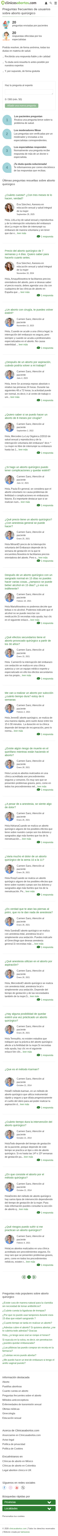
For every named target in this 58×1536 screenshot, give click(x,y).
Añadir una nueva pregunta (21, 105)
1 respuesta (46, 236)
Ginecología (8, 1413)
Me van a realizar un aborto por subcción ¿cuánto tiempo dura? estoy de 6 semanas (29, 696)
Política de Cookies (12, 1448)
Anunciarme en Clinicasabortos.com (21, 1435)
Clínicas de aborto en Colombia (19, 1465)
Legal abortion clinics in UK (16, 1470)
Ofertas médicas (10, 1409)
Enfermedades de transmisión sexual (21, 1404)
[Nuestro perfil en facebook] (4, 1488)
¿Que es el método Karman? (22, 1069)
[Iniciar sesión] (46, 3)
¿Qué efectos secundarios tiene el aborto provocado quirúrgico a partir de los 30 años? (28, 641)
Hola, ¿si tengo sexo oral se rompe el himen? (26, 1335)
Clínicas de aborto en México (17, 1461)
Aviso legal (8, 1439)
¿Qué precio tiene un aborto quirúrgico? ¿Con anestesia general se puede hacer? (28, 523)
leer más (21, 233)
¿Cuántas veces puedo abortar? (19, 1355)
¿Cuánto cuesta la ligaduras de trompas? (24, 1310)
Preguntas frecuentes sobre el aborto (21, 1395)
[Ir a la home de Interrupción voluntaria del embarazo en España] (19, 3)
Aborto (5, 1382)
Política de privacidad (13, 1444)
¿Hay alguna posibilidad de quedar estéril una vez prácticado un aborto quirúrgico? (26, 1017)
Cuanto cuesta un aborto (15, 1391)
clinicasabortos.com (17, 1528)
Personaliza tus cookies (13, 1516)
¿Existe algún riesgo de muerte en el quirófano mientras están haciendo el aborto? (27, 752)
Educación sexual (11, 1418)
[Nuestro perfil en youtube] (17, 1488)
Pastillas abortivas (12, 1386)
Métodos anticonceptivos (15, 1400)
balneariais (25, 1532)
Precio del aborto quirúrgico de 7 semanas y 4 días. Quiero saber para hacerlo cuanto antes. (27, 254)
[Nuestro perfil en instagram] (10, 1488)
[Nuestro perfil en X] (23, 1488)
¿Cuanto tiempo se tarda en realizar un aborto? (27, 1323)
